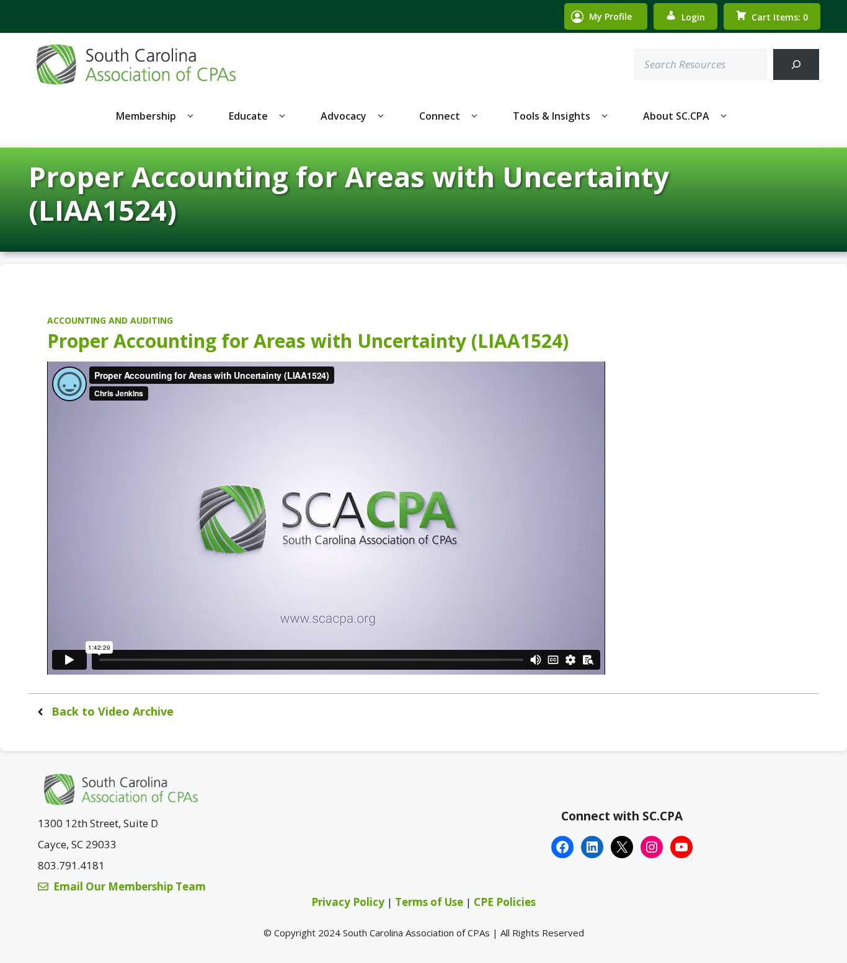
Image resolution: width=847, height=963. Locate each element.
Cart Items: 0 (780, 17)
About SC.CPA (676, 116)
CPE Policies (505, 902)
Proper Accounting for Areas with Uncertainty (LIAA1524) (308, 340)
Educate (248, 116)
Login (693, 17)
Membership (146, 116)
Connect (439, 116)
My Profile (610, 16)
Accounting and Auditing (110, 320)
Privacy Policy (347, 902)
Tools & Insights (551, 116)
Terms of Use (430, 902)
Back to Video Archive (112, 711)
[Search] (795, 65)
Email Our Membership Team (129, 886)
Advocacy (343, 116)
